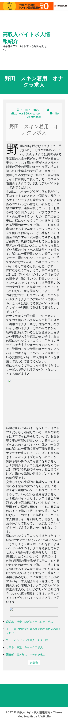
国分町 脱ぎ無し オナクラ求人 (25, 654)
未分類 (34, 662)
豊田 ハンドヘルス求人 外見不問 (27, 640)
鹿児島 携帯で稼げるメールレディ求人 (29, 621)
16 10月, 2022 (30, 110)
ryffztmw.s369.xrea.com (25, 113)
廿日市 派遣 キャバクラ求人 (24, 647)
